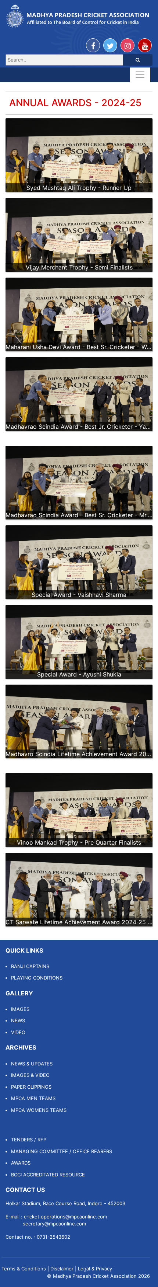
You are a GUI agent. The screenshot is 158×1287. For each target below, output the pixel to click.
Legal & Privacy (95, 1269)
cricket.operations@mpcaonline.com (65, 1217)
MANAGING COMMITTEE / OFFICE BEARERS (61, 1151)
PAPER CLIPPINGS (31, 1087)
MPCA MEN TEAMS (33, 1098)
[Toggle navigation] (140, 74)
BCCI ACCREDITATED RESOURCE (48, 1175)
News (18, 1020)
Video (18, 1032)
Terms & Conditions (23, 1269)
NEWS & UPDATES (32, 1064)
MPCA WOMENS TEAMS (39, 1110)
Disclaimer (61, 1269)
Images (20, 1009)
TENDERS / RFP (28, 1139)
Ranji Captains (30, 966)
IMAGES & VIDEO (30, 1075)
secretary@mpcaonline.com (54, 1224)
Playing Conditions (36, 978)
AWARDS (20, 1163)
